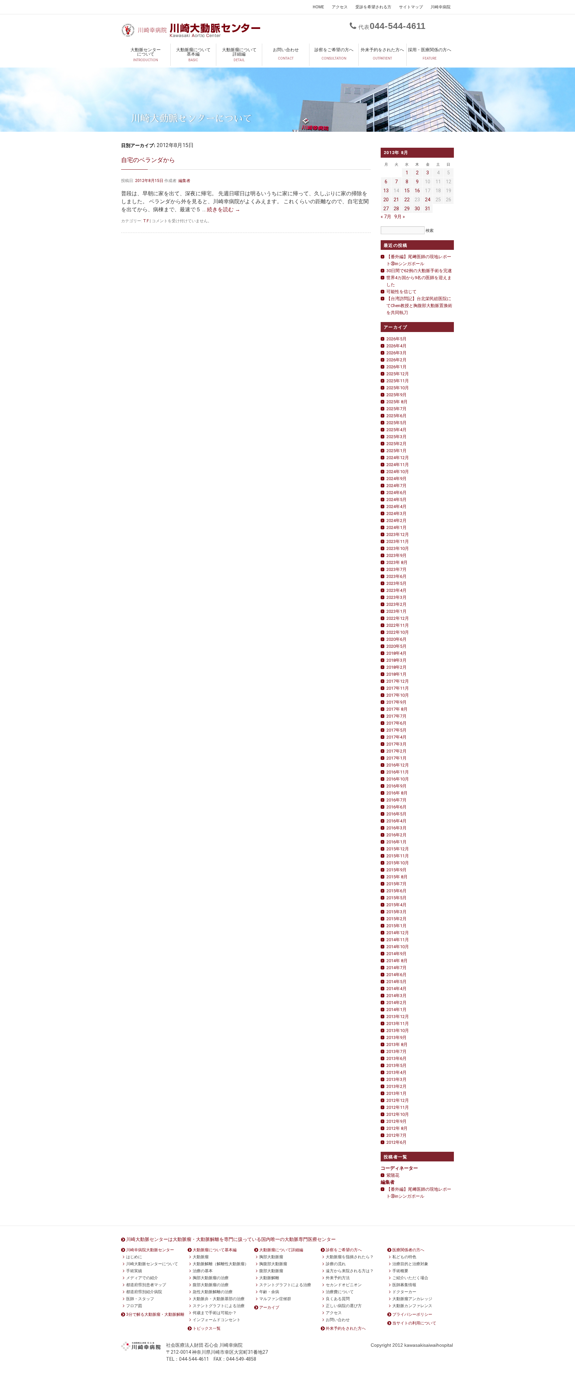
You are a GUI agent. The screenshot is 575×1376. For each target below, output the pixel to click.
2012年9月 (396, 1121)
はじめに (134, 1257)
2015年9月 (396, 869)
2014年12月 (397, 932)
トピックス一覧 (207, 1328)
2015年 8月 (397, 876)
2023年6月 (396, 576)
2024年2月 (396, 520)
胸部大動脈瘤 (271, 1257)
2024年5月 (396, 499)
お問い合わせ (286, 53)
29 (407, 208)
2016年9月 (396, 785)
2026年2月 (396, 359)
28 (396, 208)
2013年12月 (397, 1016)
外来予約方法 (338, 1278)
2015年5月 (396, 897)
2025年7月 (396, 408)
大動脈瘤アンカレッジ (412, 1298)
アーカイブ (269, 1307)
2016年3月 (396, 827)
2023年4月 (396, 590)
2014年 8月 (397, 960)
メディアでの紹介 (142, 1278)
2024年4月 (396, 506)
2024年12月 (397, 457)
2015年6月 (396, 890)
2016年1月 (396, 841)
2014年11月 (397, 939)
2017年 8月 (397, 709)
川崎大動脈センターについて (152, 1264)
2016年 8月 (397, 792)
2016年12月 (397, 765)
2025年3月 (396, 436)
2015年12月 (397, 848)
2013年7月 (396, 1051)
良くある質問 (338, 1298)
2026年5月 (396, 338)
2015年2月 (396, 918)
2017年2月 (396, 751)
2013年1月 (396, 1093)
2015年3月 (396, 911)
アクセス (340, 7)
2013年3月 (396, 1079)
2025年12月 (397, 373)
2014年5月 (396, 981)
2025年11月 (397, 380)
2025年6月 (396, 415)
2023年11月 (397, 541)
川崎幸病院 (441, 7)
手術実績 (134, 1271)
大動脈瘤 (201, 1257)
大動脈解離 (269, 1278)
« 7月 (386, 216)
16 (417, 190)
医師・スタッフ (140, 1298)
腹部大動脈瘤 (271, 1271)
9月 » (399, 216)
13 (386, 190)
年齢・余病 (269, 1292)
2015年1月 (396, 925)
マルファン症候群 (275, 1298)
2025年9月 (396, 394)
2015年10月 (397, 862)
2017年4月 (396, 737)
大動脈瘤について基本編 (193, 54)
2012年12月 (397, 1100)
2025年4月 (396, 429)
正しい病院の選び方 (344, 1305)
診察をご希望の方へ (333, 53)
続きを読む (223, 209)
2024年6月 (396, 492)
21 (396, 199)
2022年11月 (397, 625)
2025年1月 (396, 450)
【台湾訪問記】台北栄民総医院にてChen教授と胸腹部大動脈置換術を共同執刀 (419, 305)
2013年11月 (397, 1023)
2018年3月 (396, 660)
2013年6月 (396, 1058)
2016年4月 (396, 820)
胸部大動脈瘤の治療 (211, 1278)
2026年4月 (396, 345)
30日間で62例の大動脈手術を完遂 (419, 270)
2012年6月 (396, 1142)
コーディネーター (399, 1168)
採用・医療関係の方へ (429, 53)
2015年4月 (396, 904)
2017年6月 (396, 723)
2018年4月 (396, 653)
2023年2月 (396, 604)
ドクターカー (404, 1292)
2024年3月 (396, 513)
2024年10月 (397, 471)
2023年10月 (397, 548)
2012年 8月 (397, 1128)
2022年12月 (397, 618)
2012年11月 (397, 1107)
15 (407, 190)
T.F (146, 221)
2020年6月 (396, 639)
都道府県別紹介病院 (144, 1292)
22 (407, 199)
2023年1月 (396, 611)
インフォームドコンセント (217, 1319)
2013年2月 (396, 1086)
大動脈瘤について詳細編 (239, 54)
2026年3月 (396, 352)
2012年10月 (397, 1114)
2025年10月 (397, 387)
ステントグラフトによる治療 (219, 1305)
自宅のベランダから (148, 159)
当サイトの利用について (414, 1323)
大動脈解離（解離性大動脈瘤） (221, 1264)
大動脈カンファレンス (412, 1305)
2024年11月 (397, 464)
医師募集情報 (404, 1285)
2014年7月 (396, 967)
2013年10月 (397, 1030)
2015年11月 (397, 855)
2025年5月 (396, 422)
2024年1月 (396, 527)
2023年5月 (396, 583)
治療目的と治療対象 (410, 1264)
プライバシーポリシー (412, 1314)
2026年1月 (396, 366)
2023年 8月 (397, 562)
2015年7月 (396, 883)
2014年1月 (396, 1009)
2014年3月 (396, 995)
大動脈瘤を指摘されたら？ (350, 1257)
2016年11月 (397, 772)
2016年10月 (397, 778)
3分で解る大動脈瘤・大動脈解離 (155, 1314)
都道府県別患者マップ (146, 1285)
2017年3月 (396, 744)
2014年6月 (396, 974)
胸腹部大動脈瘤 (273, 1264)
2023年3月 (396, 597)
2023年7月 (396, 569)
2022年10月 (397, 632)
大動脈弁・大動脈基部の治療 (219, 1298)
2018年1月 (396, 674)
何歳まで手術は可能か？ (215, 1312)
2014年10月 (397, 946)
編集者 (184, 180)
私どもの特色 (404, 1257)
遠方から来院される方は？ (350, 1271)
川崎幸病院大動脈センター (150, 1250)
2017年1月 (396, 758)
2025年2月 (396, 443)
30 (417, 208)
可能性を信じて (401, 291)
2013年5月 (396, 1065)
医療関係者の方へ (408, 1250)
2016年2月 (396, 834)
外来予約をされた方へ (382, 53)
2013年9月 (396, 1037)
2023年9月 (396, 555)
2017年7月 (396, 716)
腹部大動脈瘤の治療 (211, 1285)
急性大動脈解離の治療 (213, 1292)
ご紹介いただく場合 (410, 1278)
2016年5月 (396, 813)
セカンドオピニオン (344, 1285)
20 (386, 199)
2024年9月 (396, 478)
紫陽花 (392, 1175)
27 (386, 208)
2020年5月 (396, 646)
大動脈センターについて (145, 54)
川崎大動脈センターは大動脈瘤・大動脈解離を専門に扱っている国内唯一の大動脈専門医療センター (231, 1239)
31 (427, 208)
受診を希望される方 (373, 7)
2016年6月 (396, 806)
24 (427, 199)
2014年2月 (396, 1002)
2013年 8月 (397, 1044)
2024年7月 (396, 485)
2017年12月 (397, 681)
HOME (318, 7)
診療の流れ (336, 1264)
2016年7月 (396, 799)
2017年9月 (396, 702)
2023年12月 (397, 534)
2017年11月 (397, 688)
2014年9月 (396, 953)
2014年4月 (396, 988)
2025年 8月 (397, 401)
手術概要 (400, 1271)
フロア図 (134, 1305)
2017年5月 (396, 730)
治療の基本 (203, 1271)
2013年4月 (396, 1072)
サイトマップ (411, 7)
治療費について (340, 1292)
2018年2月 (396, 667)
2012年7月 (396, 1135)
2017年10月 (397, 695)
